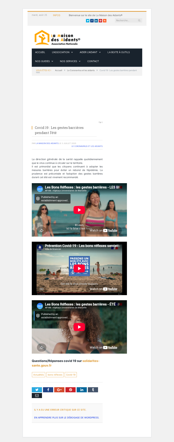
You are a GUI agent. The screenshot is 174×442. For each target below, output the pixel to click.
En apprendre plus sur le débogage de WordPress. (66, 417)
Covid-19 (70, 374)
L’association (60, 52)
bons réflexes (55, 374)
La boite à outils (119, 52)
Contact (93, 61)
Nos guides (42, 61)
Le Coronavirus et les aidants (87, 146)
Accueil (40, 52)
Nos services (68, 61)
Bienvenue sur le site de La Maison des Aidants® (95, 15)
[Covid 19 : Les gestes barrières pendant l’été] (67, 100)
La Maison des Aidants (47, 143)
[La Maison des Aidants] (57, 37)
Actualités (38, 374)
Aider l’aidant (88, 52)
